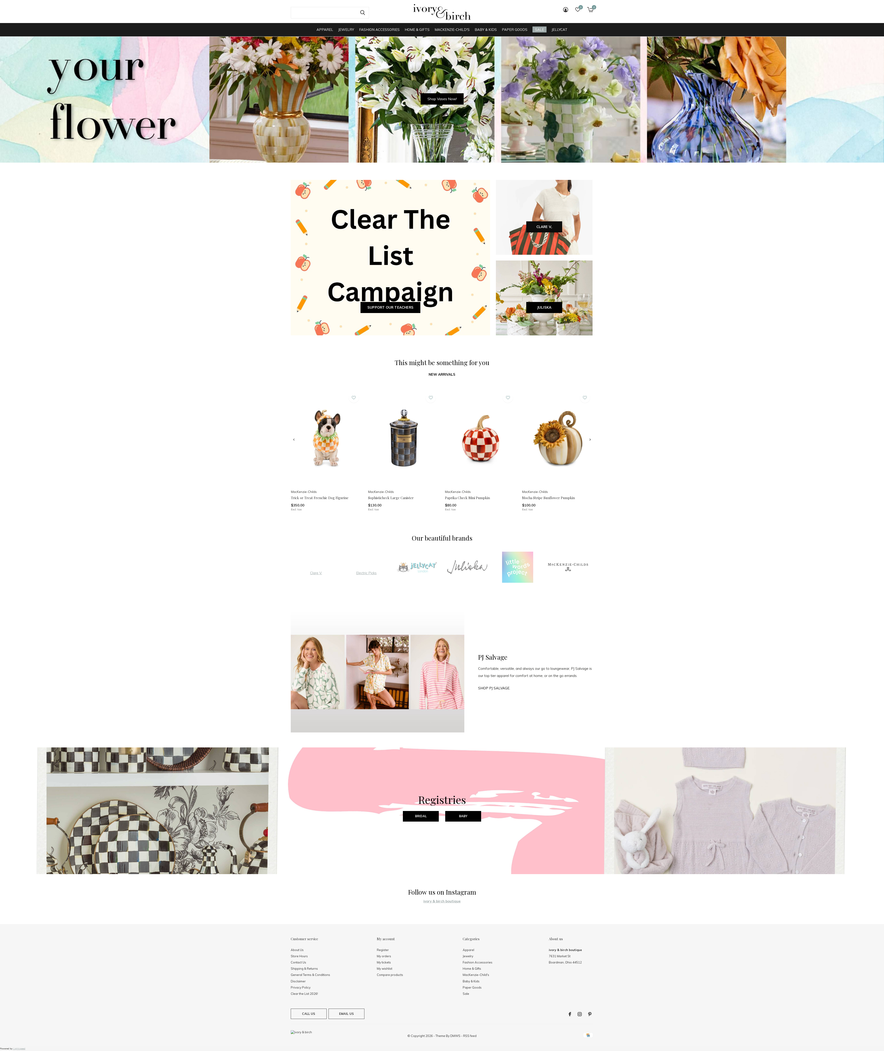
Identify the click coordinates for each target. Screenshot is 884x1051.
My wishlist (384, 968)
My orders (384, 956)
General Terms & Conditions (310, 975)
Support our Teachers (390, 307)
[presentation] (294, 439)
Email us (346, 1014)
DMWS (455, 1036)
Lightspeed (19, 1048)
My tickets (384, 962)
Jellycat (559, 29)
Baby (463, 816)
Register (383, 950)
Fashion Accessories (379, 29)
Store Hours (299, 956)
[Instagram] (580, 1014)
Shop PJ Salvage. (494, 688)
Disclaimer (298, 981)
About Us (297, 950)
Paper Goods (514, 29)
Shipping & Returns (304, 968)
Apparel (325, 29)
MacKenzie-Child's (452, 29)
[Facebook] (570, 1014)
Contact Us (298, 962)
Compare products (390, 975)
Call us (308, 1014)
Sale (539, 29)
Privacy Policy (301, 987)
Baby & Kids (486, 29)
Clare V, (544, 227)
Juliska (544, 307)
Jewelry (346, 29)
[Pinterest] (589, 1014)
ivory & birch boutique (442, 901)
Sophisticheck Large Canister (391, 497)
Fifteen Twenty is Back (442, 99)
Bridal (421, 816)
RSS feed (470, 1036)
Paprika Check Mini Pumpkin (467, 497)
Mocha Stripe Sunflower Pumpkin (548, 497)
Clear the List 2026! (304, 993)
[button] (435, 154)
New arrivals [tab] (442, 374)
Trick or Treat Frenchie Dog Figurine (320, 497)
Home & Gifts (417, 29)
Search (362, 12)
